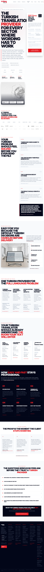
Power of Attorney (32, 529)
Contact (42, 1)
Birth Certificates (32, 533)
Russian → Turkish (17, 533)
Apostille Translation (32, 527)
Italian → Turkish (17, 536)
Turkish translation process (9, 380)
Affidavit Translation (32, 526)
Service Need (37, 33)
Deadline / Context (31, 37)
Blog (32, 1)
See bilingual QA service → (34, 268)
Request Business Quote (22, 513)
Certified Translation (25, 528)
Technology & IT (10, 534)
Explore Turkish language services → (27, 214)
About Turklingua (39, 546)
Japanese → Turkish (18, 540)
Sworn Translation (25, 530)
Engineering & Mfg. (10, 537)
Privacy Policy (39, 564)
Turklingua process (29, 240)
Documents (23, 1)
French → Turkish (17, 529)
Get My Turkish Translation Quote (35, 50)
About (35, 1)
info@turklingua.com (4, 543)
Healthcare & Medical (11, 531)
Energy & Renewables (11, 533)
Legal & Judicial (10, 526)
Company (29, 33)
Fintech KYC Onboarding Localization (38, 533)
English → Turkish (17, 526)
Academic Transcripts (33, 540)
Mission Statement (39, 550)
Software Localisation (25, 535)
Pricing (39, 1)
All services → (25, 545)
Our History (38, 549)
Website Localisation (25, 534)
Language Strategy (25, 542)
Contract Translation (32, 530)
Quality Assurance (39, 560)
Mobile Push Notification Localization (38, 529)
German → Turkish (17, 527)
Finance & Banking (10, 527)
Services (19, 1)
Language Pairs (28, 2)
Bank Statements (32, 536)
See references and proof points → (22, 455)
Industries (14, 1)
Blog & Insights (39, 547)
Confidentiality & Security (29, 569)
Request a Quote (3, 546)
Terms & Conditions (22, 570)
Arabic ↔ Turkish (17, 530)
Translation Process (39, 553)
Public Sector (10, 540)
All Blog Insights (39, 542)
